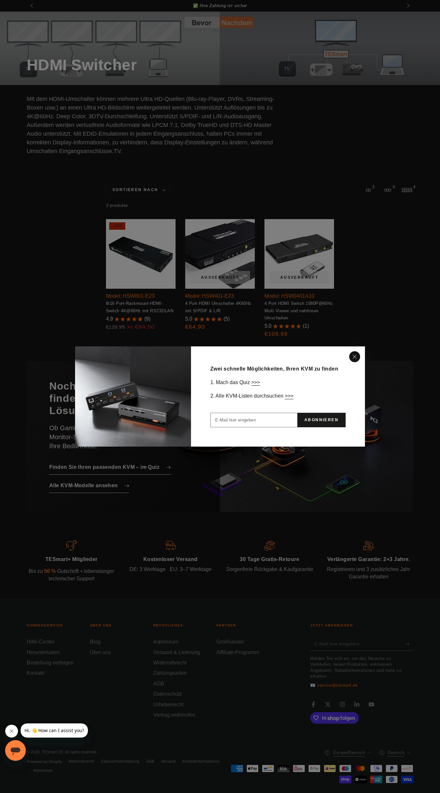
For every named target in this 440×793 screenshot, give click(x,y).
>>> (255, 382)
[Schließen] (355, 357)
